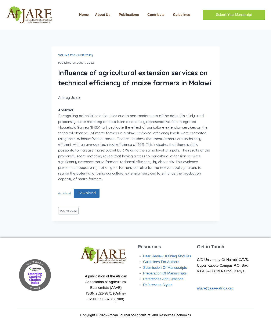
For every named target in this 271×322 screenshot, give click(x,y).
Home (84, 14)
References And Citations (163, 279)
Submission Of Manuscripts (165, 268)
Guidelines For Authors (161, 262)
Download (86, 193)
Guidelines (181, 14)
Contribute (156, 14)
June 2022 (68, 210)
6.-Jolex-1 (64, 193)
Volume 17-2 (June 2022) (75, 55)
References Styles (157, 285)
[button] (104, 15)
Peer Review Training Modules (167, 256)
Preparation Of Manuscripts (165, 273)
